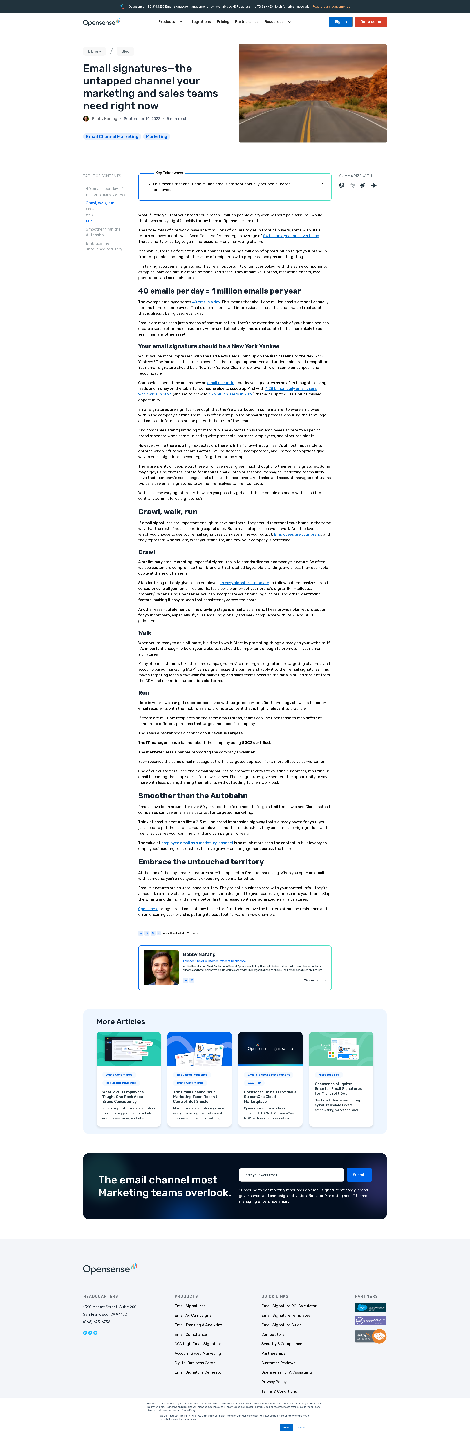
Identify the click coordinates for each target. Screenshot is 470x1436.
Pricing (223, 21)
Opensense (148, 909)
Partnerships (247, 21)
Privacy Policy (274, 1382)
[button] (170, 21)
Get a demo (370, 21)
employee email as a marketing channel (197, 843)
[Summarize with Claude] (363, 185)
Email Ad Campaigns (193, 1315)
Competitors (272, 1334)
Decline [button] (302, 1427)
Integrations (199, 21)
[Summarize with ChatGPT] (342, 185)
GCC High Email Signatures (199, 1344)
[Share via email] (159, 933)
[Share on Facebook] (153, 934)
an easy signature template (244, 583)
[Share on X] (147, 934)
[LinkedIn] (185, 980)
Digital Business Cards (195, 1363)
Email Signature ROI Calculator (289, 1306)
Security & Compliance (281, 1344)
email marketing (222, 383)
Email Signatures (190, 1306)
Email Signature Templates (285, 1315)
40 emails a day (206, 302)
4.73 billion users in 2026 (230, 394)
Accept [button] (286, 1427)
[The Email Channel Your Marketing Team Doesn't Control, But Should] (199, 1079)
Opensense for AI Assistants (287, 1372)
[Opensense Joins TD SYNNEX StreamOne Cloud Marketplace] (270, 1079)
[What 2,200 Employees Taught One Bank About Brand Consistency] (129, 1079)
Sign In (341, 21)
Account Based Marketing (198, 1353)
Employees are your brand (297, 534)
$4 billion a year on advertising (291, 236)
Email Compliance (191, 1334)
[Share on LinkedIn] (140, 934)
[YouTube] (95, 1332)
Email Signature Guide (281, 1325)
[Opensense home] (102, 21)
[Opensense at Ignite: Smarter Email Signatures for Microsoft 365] (341, 1079)
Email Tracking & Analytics (198, 1325)
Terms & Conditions (279, 1391)
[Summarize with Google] (374, 185)
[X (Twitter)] (191, 980)
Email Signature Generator (199, 1372)
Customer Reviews (278, 1363)
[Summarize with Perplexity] (352, 185)
